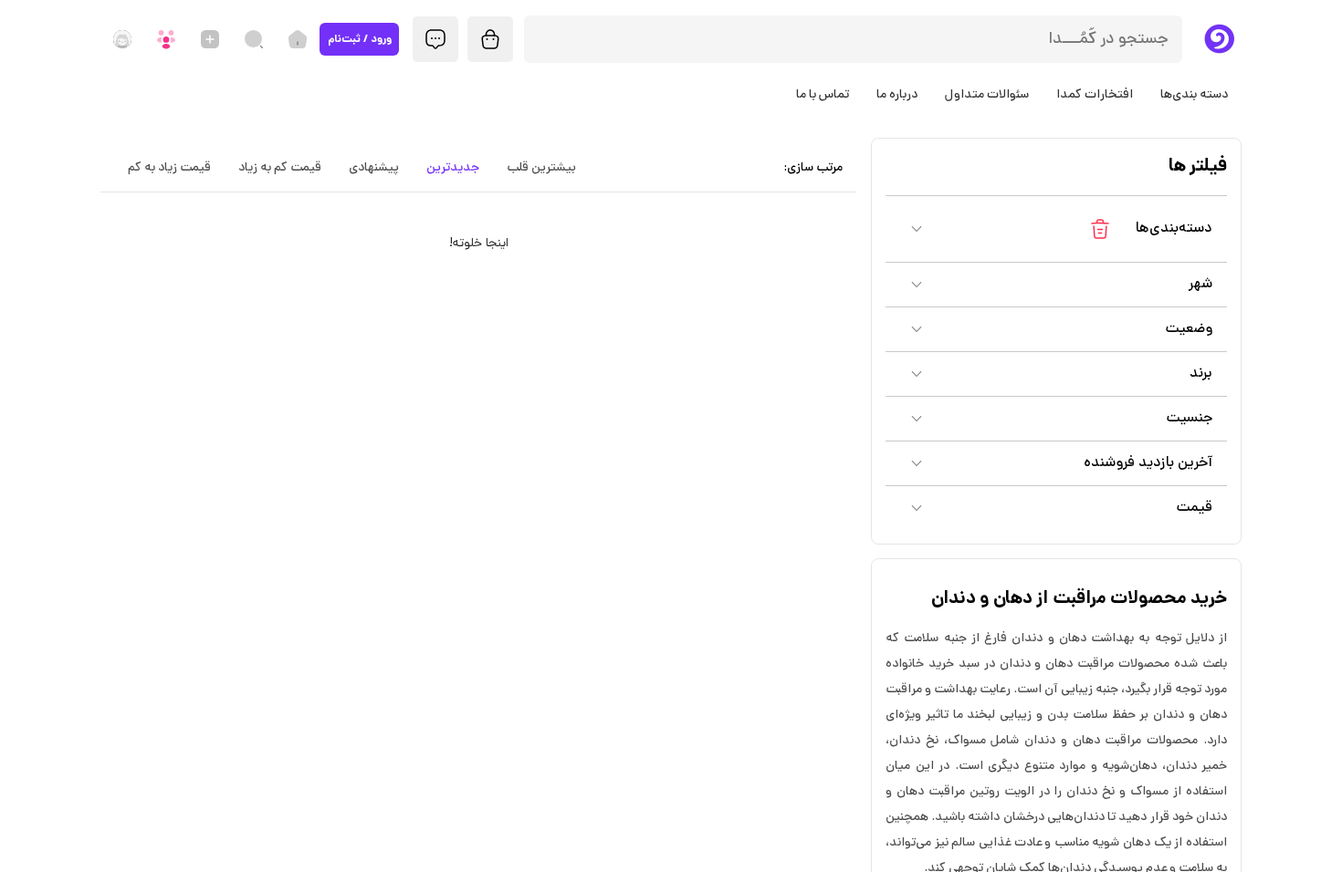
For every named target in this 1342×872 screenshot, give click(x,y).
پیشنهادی (374, 168)
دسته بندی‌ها (1194, 95)
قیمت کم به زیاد (279, 168)
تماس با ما (822, 95)
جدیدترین (452, 168)
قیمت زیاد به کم (169, 168)
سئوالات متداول (987, 95)
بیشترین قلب (541, 168)
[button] (1056, 229)
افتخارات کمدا (1094, 95)
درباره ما (896, 95)
